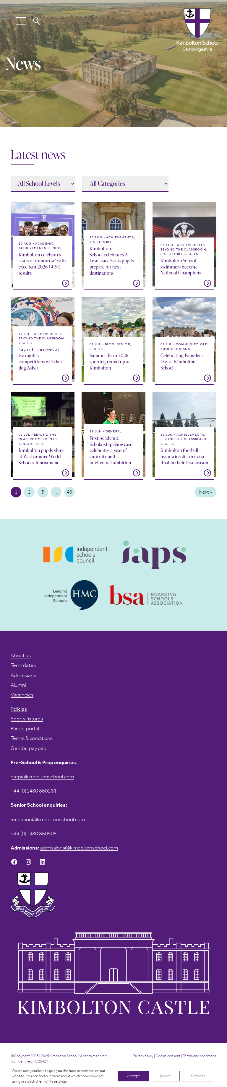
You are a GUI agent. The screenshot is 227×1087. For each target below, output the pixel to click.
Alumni (18, 685)
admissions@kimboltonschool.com (79, 847)
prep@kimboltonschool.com (42, 776)
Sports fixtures (27, 718)
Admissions (23, 675)
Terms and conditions (199, 1056)
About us (21, 655)
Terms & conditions (32, 738)
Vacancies (22, 694)
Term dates (23, 665)
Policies (19, 709)
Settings (198, 1075)
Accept (133, 1075)
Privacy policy (143, 1056)
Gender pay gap (28, 748)
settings (60, 1081)
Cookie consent (168, 1056)
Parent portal (25, 728)
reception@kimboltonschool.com (48, 819)
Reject (165, 1075)
